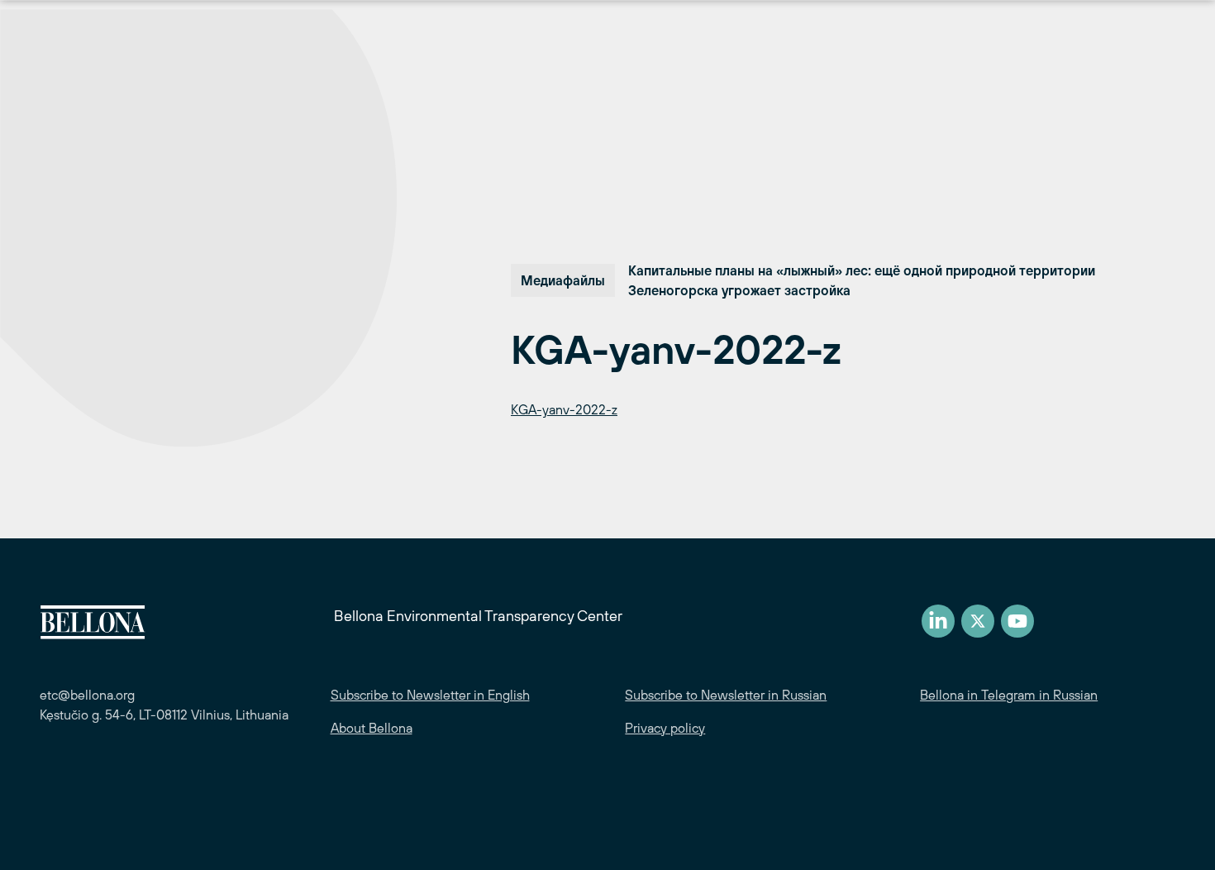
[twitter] (977, 621)
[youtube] (1017, 621)
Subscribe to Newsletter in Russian (726, 694)
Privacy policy (665, 727)
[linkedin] (938, 621)
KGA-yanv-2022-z (564, 409)
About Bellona (371, 727)
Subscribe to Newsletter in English (430, 694)
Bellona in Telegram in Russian (1009, 694)
